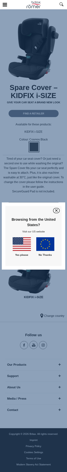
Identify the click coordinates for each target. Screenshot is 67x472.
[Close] (56, 210)
